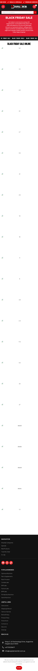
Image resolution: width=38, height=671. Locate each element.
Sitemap (3, 630)
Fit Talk (3, 555)
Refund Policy (5, 614)
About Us (4, 627)
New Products (5, 548)
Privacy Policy (5, 617)
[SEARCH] (35, 12)
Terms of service (6, 611)
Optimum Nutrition (6, 573)
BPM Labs (4, 591)
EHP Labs (4, 585)
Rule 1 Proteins (5, 579)
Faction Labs (5, 588)
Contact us (4, 624)
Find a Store (4, 620)
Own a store (4, 605)
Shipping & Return (6, 608)
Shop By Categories (7, 542)
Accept (19, 667)
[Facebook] (3, 562)
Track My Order (5, 552)
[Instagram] (7, 562)
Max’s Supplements (7, 576)
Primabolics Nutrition (7, 594)
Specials (3, 545)
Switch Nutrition (6, 597)
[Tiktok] (11, 562)
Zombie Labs (5, 582)
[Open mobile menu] (3, 6)
